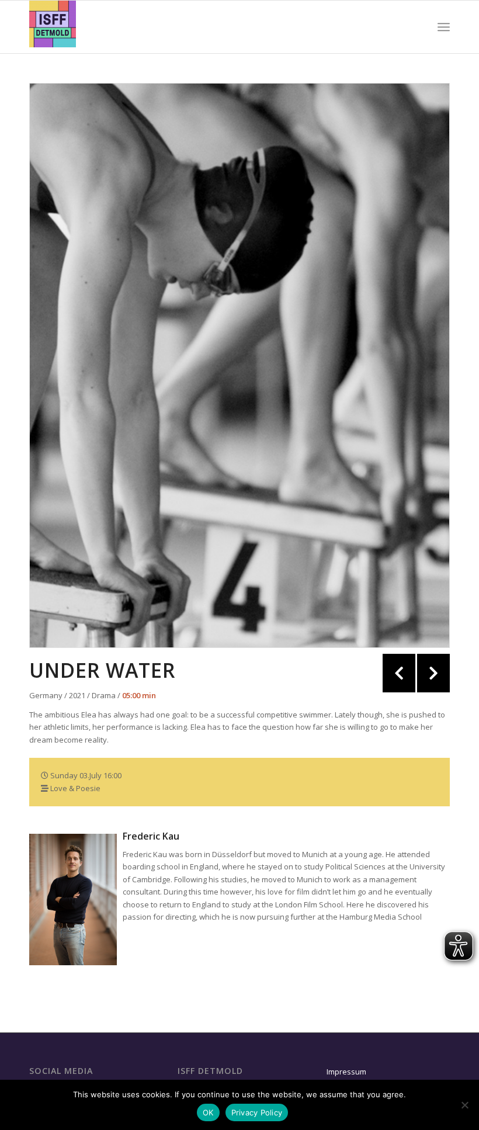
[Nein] (464, 1105)
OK (208, 1112)
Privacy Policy (257, 1112)
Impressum (346, 1071)
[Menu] (444, 27)
